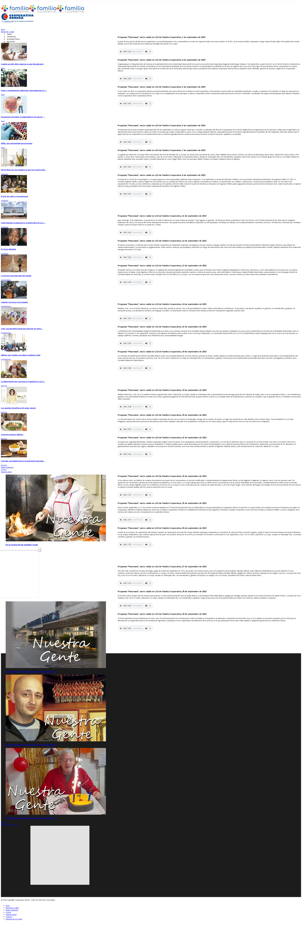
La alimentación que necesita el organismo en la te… (23, 382)
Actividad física (6, 280)
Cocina (3, 469)
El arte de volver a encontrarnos (14, 196)
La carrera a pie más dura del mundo (16, 276)
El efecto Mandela (8, 249)
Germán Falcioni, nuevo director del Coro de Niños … (31, 745)
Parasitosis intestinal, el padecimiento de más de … (23, 117)
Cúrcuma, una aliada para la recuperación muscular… (23, 461)
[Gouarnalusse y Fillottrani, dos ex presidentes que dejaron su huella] (56, 667)
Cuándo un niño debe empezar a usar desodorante (22, 64)
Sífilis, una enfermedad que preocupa (16, 143)
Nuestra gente (6, 472)
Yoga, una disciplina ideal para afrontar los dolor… (22, 329)
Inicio (3, 29)
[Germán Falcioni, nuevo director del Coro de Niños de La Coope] (56, 741)
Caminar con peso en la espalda (14, 302)
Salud (3, 68)
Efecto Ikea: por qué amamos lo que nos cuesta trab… (23, 170)
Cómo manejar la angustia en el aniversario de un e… (23, 223)
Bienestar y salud (7, 32)
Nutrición (4, 386)
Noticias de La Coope (9, 824)
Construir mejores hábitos (12, 435)
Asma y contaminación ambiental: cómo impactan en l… (24, 90)
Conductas (4, 174)
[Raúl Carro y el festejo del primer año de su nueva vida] (56, 814)
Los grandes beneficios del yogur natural (18, 408)
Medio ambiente (7, 467)
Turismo (4, 822)
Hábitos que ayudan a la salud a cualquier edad (20, 355)
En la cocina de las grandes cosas (22, 545)
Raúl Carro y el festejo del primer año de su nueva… (31, 818)
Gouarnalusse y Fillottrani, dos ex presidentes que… (31, 672)
